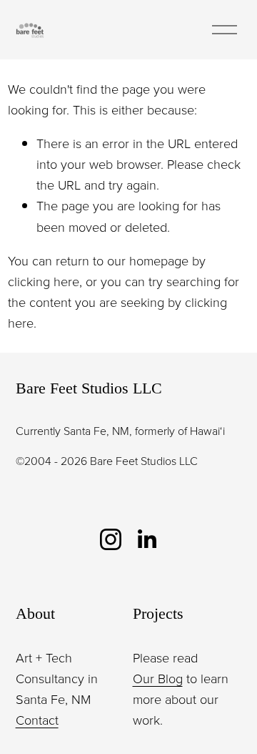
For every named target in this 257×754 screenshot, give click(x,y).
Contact (37, 719)
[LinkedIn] (146, 539)
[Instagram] (110, 539)
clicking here (43, 281)
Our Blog (158, 678)
